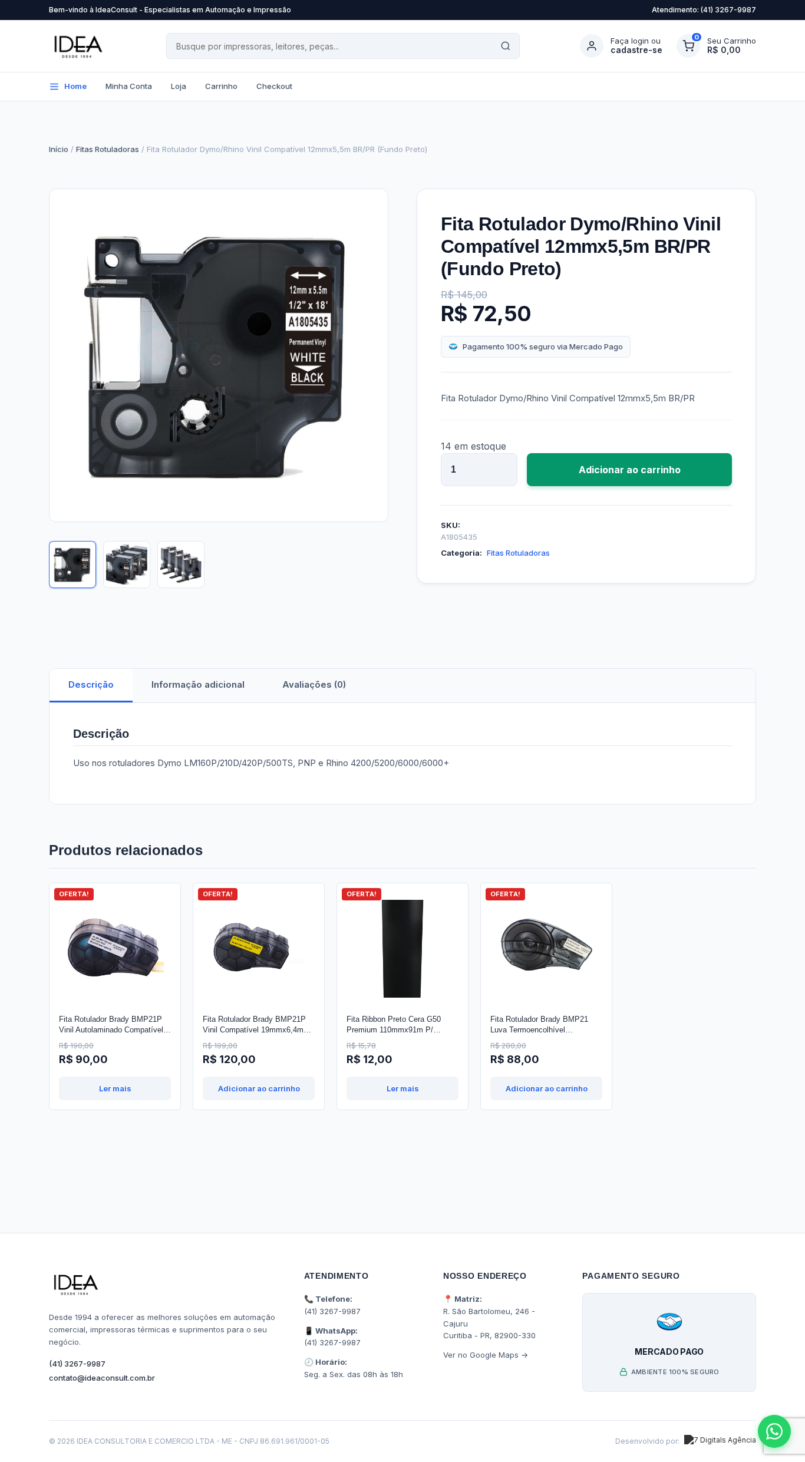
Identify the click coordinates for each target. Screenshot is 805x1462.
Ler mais (115, 1088)
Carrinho (221, 86)
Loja (178, 86)
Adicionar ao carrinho (630, 470)
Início (58, 149)
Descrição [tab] (91, 684)
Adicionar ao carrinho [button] (259, 1088)
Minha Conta (128, 86)
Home (75, 86)
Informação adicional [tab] (198, 684)
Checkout (274, 86)
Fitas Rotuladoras (107, 149)
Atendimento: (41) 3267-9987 (704, 9)
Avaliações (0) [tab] (314, 684)
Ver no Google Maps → (485, 1354)
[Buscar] (505, 46)
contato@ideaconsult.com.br (102, 1377)
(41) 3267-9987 (77, 1363)
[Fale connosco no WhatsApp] (774, 1431)
